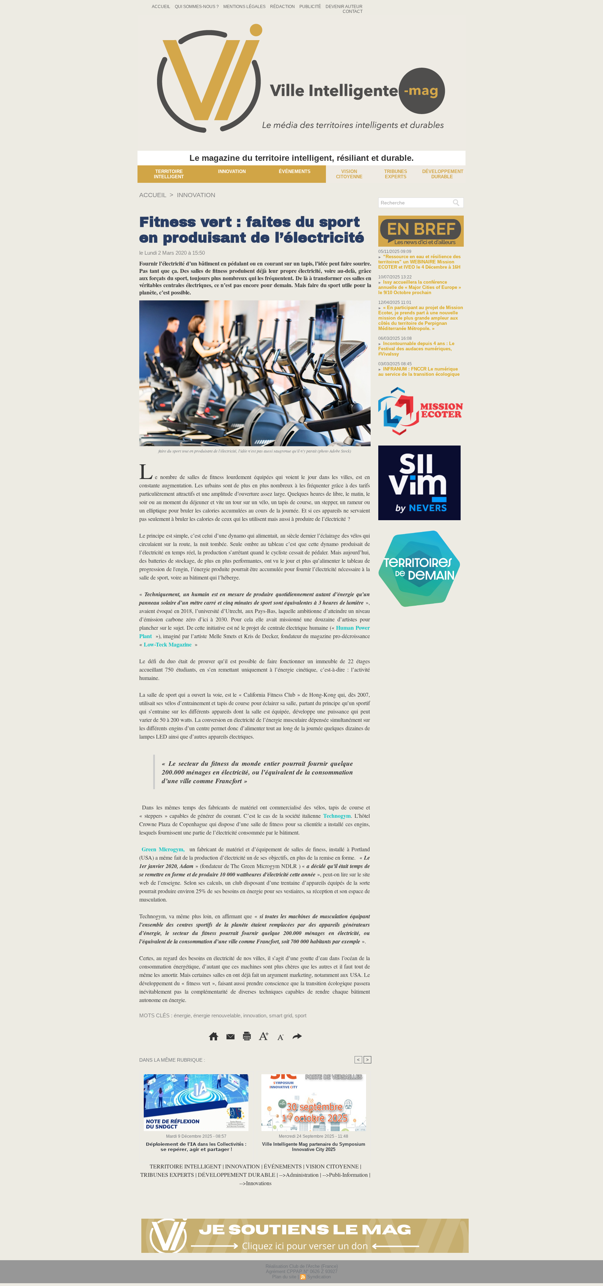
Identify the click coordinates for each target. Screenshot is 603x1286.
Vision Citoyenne (349, 174)
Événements (295, 171)
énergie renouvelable (216, 1015)
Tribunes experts (395, 174)
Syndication (319, 1276)
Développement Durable (442, 174)
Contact (353, 11)
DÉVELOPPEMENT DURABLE (236, 1174)
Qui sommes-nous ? (197, 6)
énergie (182, 1015)
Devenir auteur (344, 6)
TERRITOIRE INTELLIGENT (185, 1166)
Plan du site (284, 1276)
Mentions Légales (245, 6)
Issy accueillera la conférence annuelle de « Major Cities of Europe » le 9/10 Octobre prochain (419, 287)
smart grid (280, 1015)
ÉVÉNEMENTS (283, 1166)
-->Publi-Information (345, 1174)
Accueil (161, 6)
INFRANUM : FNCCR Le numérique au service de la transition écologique (419, 371)
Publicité (310, 6)
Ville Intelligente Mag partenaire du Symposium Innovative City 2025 (313, 1147)
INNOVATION (196, 195)
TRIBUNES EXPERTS (167, 1174)
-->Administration (299, 1174)
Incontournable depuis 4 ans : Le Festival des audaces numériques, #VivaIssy (416, 349)
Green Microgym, (163, 849)
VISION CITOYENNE (332, 1166)
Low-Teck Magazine (168, 644)
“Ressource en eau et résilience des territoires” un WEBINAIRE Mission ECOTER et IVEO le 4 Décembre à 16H (419, 262)
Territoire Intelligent (169, 174)
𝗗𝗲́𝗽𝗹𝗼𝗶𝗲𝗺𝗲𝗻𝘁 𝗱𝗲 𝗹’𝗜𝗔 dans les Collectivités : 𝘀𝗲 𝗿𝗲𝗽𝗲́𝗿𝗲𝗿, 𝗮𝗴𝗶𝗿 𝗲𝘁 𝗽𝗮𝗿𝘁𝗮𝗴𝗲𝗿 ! (196, 1147)
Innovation (232, 171)
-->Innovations (255, 1183)
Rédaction (283, 6)
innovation (254, 1015)
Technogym (337, 816)
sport (300, 1015)
